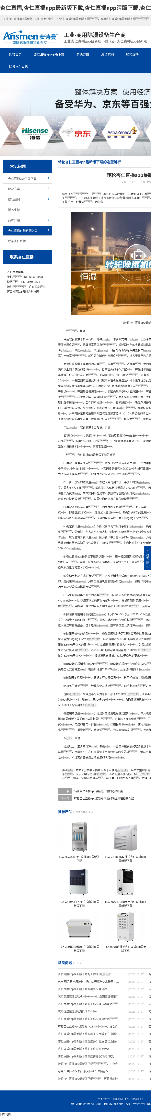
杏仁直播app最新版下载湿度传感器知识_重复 (86, 1056)
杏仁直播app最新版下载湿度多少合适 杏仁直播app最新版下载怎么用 (89, 1041)
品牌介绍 (14, 220)
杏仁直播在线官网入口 (23, 230)
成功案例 (107, 54)
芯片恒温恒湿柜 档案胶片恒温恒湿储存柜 (83, 1071)
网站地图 (5, 1114)
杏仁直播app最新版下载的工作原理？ (85, 974)
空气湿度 (110, 355)
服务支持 (132, 54)
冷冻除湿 (137, 556)
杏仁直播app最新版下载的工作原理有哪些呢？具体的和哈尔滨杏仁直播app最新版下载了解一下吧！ (89, 1004)
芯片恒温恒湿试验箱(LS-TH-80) (77, 1011)
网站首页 (15, 54)
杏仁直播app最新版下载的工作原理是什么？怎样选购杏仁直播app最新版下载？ (89, 1019)
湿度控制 (107, 375)
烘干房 (92, 427)
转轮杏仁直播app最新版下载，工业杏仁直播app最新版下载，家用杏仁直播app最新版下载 (89, 1063)
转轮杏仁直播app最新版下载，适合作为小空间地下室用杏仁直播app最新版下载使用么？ (89, 1026)
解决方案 (82, 54)
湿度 (77, 350)
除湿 (121, 380)
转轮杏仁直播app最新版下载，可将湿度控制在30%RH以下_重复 (89, 1078)
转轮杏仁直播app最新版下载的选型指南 (98, 791)
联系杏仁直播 (18, 66)
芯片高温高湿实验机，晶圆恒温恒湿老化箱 (89, 996)
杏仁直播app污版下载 (49, 54)
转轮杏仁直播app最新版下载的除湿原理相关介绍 (104, 798)
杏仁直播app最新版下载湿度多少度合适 (82, 989)
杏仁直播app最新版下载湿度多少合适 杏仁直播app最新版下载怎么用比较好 (89, 1034)
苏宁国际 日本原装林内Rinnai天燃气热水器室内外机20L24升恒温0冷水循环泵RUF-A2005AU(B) (89, 981)
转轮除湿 (71, 595)
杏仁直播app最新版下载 (121, 386)
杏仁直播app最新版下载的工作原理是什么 (84, 1049)
